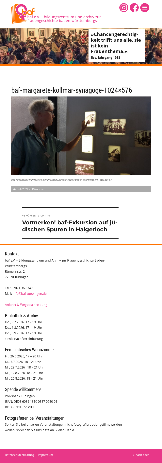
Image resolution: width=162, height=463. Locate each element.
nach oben (143, 455)
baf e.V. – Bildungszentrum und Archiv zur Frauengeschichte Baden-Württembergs (64, 18)
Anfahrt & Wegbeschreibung (26, 304)
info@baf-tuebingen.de (30, 293)
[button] (144, 7)
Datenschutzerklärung (19, 455)
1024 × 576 (38, 189)
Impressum (45, 455)
